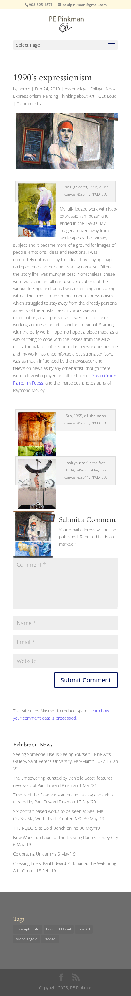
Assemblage (76, 89)
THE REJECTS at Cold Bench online (45, 828)
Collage (97, 89)
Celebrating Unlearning (34, 854)
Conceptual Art (28, 929)
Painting (50, 96)
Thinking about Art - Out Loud (88, 96)
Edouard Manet (58, 929)
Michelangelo (26, 938)
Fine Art (83, 929)
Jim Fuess (34, 383)
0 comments (29, 103)
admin (24, 89)
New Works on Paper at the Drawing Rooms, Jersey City (65, 837)
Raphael (50, 938)
